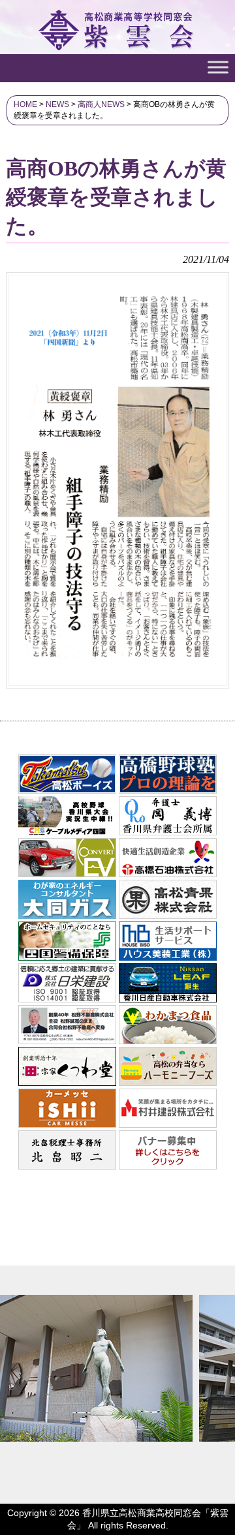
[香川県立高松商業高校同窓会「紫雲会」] (118, 44)
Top (223, 1523)
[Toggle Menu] (218, 67)
